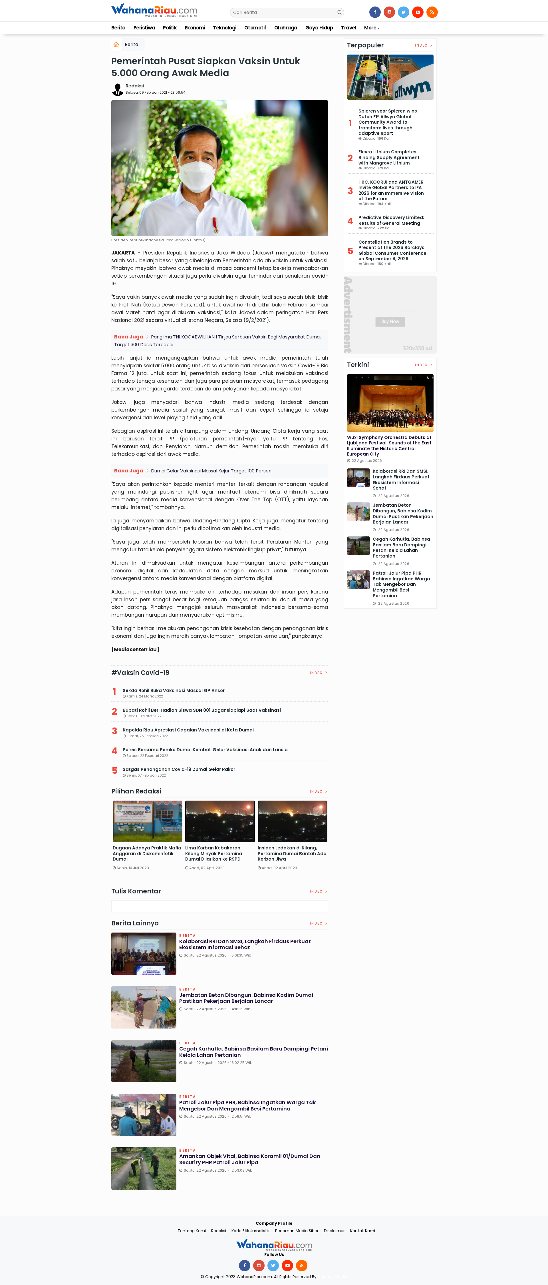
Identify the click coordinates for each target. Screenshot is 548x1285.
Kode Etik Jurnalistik (250, 1231)
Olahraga (285, 27)
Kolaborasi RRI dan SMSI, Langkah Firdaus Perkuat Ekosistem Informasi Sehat (245, 944)
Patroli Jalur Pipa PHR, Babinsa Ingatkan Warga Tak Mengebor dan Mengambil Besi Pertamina (247, 1105)
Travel (348, 27)
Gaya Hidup (319, 27)
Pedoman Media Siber (297, 1231)
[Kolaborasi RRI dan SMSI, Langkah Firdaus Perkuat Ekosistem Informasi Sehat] (358, 477)
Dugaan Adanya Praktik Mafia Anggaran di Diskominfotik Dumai (147, 853)
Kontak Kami (362, 1231)
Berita (118, 27)
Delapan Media (332, 1277)
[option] (147, 838)
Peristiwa (144, 27)
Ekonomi (195, 27)
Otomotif (255, 27)
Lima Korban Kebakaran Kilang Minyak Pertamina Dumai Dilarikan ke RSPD (213, 853)
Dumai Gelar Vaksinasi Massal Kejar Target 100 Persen (211, 471)
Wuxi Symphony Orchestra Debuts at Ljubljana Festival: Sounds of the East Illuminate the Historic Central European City (389, 445)
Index (317, 672)
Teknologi (224, 27)
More (370, 27)
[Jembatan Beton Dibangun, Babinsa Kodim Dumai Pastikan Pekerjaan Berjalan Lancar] (358, 511)
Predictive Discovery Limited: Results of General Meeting (391, 220)
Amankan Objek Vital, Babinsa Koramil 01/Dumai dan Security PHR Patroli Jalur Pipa (249, 1159)
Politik (170, 27)
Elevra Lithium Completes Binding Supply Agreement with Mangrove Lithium (389, 157)
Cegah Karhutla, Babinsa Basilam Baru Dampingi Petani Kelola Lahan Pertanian (253, 1052)
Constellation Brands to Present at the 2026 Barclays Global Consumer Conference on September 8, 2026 (392, 250)
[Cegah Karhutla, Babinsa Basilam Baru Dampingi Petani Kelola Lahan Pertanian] (358, 545)
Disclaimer (334, 1231)
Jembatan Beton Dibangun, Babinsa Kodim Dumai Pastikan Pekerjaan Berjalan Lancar (246, 998)
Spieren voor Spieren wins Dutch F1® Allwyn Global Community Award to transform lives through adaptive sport (387, 122)
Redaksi (135, 86)
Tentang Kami (192, 1231)
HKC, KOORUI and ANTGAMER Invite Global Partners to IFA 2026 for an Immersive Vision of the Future (391, 190)
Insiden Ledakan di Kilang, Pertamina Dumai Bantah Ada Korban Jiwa (292, 853)
